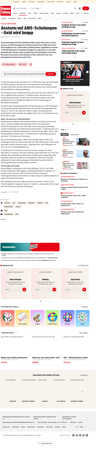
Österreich (23, 13)
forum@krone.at (46, 260)
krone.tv (86, 13)
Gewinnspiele (41, 1)
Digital (72, 13)
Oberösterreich (22, 203)
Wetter (39, 18)
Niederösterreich (9, 206)
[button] (81, 13)
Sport (52, 13)
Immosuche (60, 1)
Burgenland (31, 203)
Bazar (75, 1)
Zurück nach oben (45, 443)
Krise (17, 214)
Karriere (80, 422)
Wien (29, 13)
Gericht (19, 18)
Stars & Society (44, 13)
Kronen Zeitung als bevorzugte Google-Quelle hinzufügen (30, 74)
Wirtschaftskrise (9, 214)
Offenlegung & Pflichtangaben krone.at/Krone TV (16, 417)
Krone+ (15, 13)
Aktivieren (51, 74)
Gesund (58, 13)
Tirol (47, 203)
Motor (78, 13)
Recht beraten (32, 18)
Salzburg (18, 206)
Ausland (65, 13)
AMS (6, 210)
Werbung (73, 422)
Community (32, 1)
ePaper (24, 1)
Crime (24, 18)
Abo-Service (6, 427)
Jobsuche (68, 1)
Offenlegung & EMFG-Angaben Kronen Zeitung (44, 417)
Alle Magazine (84, 375)
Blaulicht (4, 18)
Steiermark (40, 203)
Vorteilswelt (16, 1)
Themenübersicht (52, 258)
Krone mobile (50, 1)
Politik (35, 13)
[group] (85, 306)
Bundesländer (11, 18)
